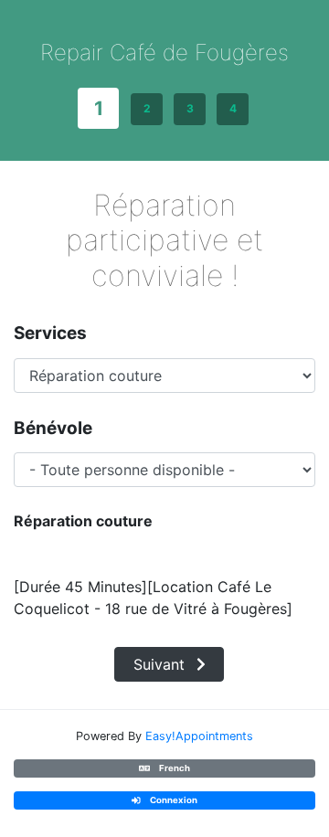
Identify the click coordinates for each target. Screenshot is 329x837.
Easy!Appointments (199, 736)
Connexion (172, 801)
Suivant (161, 664)
